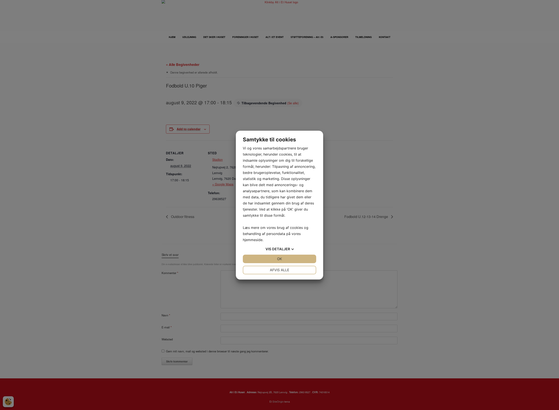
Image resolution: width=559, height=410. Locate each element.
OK (279, 259)
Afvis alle (279, 270)
